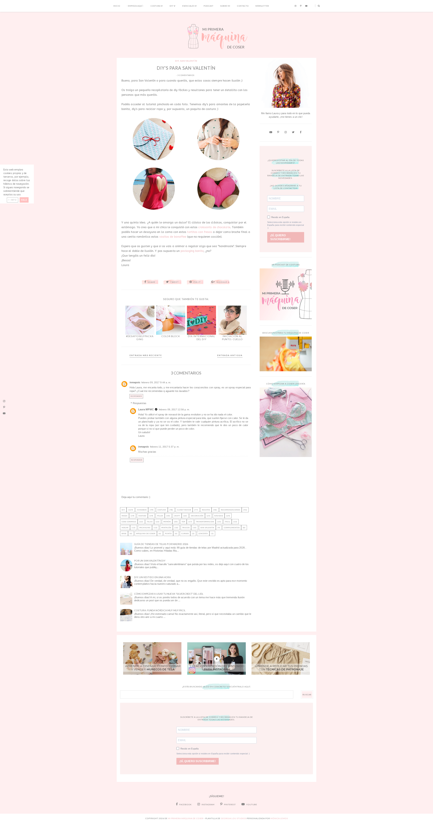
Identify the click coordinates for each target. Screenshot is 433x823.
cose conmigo (129, 522)
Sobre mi (225, 6)
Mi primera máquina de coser (185, 818)
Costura (156, 6)
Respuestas (139, 403)
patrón (167, 522)
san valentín (188, 61)
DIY (171, 6)
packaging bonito (192, 251)
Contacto (243, 6)
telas (150, 522)
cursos (185, 533)
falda (160, 516)
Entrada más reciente (146, 355)
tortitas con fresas (199, 232)
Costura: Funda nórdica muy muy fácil (160, 610)
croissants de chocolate (214, 227)
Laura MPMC (146, 409)
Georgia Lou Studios (233, 818)
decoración (197, 516)
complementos (232, 528)
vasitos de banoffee (172, 236)
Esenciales (188, 6)
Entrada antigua (230, 355)
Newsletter (262, 6)
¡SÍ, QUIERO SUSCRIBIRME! (280, 237)
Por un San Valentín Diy (149, 560)
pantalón (166, 528)
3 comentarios (185, 75)
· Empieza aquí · (135, 6)
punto (168, 533)
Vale (24, 200)
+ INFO (12, 200)
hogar (125, 528)
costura (161, 510)
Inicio (116, 6)
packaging (145, 528)
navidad (218, 516)
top (183, 522)
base (124, 533)
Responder (136, 396)
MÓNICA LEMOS (279, 818)
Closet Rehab (184, 510)
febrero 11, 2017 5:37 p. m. (165, 446)
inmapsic (135, 382)
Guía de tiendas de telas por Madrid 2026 (161, 544)
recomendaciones (230, 510)
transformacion (205, 522)
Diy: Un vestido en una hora (152, 577)
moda (125, 516)
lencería (203, 533)
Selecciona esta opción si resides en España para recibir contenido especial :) (285, 225)
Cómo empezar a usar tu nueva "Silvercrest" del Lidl (168, 593)
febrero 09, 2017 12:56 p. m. (174, 409)
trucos (186, 528)
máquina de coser (145, 533)
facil (227, 522)
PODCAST (208, 6)
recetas (206, 510)
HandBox (142, 510)
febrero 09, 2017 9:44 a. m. (156, 382)
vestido (142, 516)
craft (177, 516)
